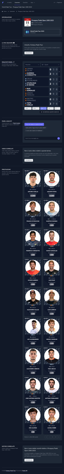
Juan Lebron (52, 310)
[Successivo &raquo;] (58, 437)
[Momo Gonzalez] (52, 238)
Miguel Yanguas (51, 339)
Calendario (12, 11)
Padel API (24, 470)
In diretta (29, 160)
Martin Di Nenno (51, 221)
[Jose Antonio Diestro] (33, 385)
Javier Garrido (33, 280)
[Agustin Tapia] (52, 179)
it (54, 2)
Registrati (29, 53)
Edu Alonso (33, 428)
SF (49, 108)
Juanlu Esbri (52, 428)
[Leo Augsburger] (33, 326)
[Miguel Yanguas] (52, 326)
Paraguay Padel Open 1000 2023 (43, 20)
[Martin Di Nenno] (52, 208)
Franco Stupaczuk (33, 221)
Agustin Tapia (52, 192)
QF (42, 108)
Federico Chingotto (33, 251)
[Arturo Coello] (33, 179)
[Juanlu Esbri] (52, 415)
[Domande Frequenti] (14, 43)
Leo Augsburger (32, 339)
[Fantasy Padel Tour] (3, 2)
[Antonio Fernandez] (52, 385)
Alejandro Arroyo (33, 369)
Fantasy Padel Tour (11, 470)
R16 (35, 108)
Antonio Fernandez (51, 398)
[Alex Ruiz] (52, 267)
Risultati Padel (7, 62)
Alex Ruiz (52, 280)
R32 (27, 108)
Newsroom (29, 460)
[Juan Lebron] (52, 297)
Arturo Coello (33, 192)
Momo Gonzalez (51, 251)
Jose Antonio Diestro (33, 398)
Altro (32, 2)
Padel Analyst (16, 123)
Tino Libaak (52, 369)
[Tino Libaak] (52, 356)
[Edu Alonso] (33, 415)
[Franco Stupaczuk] (33, 208)
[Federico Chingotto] (33, 238)
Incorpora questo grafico (51, 112)
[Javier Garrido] (33, 267)
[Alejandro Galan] (33, 297)
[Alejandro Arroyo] (33, 356)
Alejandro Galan (33, 310)
